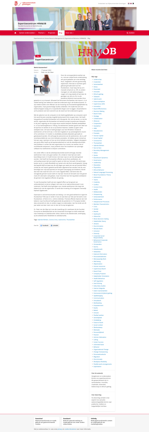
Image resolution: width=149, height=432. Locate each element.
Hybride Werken (43, 220)
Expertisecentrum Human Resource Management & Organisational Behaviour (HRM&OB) (60, 38)
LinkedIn (55, 225)
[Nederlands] (128, 3)
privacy (60, 429)
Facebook (45, 225)
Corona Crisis (53, 220)
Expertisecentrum (44, 59)
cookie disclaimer (70, 429)
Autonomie (62, 220)
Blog (89, 38)
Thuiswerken (70, 220)
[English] (131, 3)
